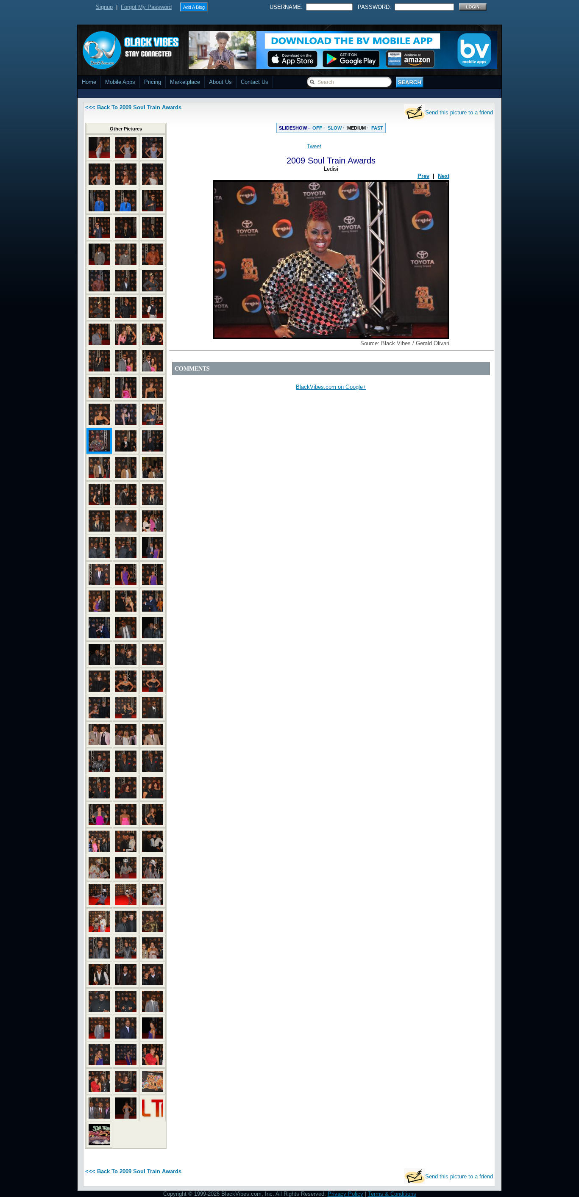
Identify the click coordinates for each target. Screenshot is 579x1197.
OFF (317, 127)
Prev (423, 176)
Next (443, 176)
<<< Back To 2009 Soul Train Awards (133, 107)
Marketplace (185, 82)
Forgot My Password (146, 7)
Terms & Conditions (392, 1194)
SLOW (335, 127)
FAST (377, 127)
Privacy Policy (345, 1194)
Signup (104, 7)
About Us (220, 82)
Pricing (152, 82)
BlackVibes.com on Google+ (331, 387)
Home (89, 82)
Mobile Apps (120, 82)
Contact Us (254, 82)
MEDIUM (356, 127)
